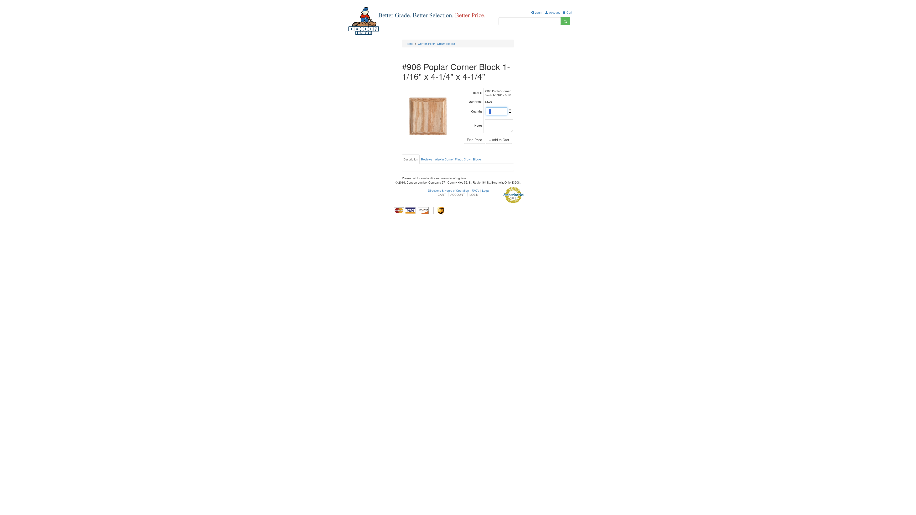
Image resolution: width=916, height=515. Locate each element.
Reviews (426, 159)
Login (538, 12)
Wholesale (459, 34)
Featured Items (433, 34)
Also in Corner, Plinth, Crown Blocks (458, 159)
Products (408, 34)
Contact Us (558, 34)
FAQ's (475, 190)
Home (409, 43)
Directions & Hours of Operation (448, 190)
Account (554, 12)
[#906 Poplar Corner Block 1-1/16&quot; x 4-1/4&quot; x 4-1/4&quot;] (428, 115)
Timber (479, 34)
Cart (569, 12)
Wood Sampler (502, 34)
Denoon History (531, 34)
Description (410, 159)
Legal (485, 190)
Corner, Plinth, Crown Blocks (436, 43)
